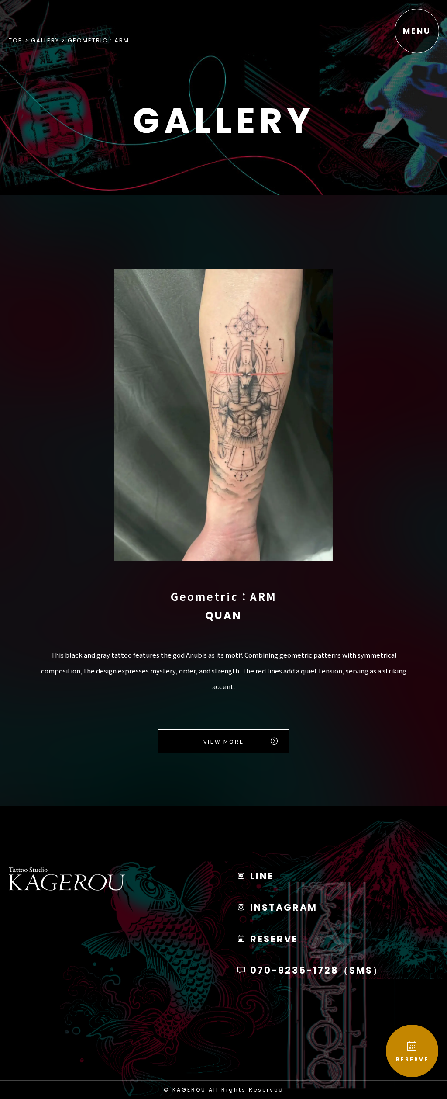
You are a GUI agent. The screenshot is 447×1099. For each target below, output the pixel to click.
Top (16, 40)
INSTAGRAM (282, 907)
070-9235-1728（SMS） (315, 970)
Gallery (45, 40)
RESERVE (412, 1059)
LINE (260, 876)
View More (223, 741)
